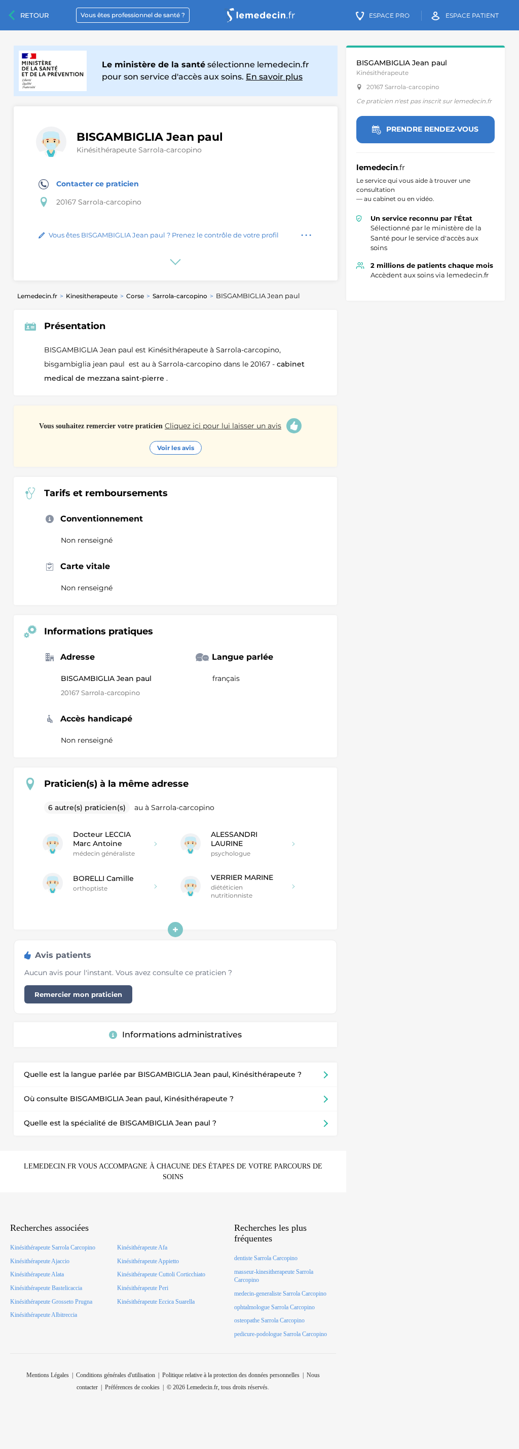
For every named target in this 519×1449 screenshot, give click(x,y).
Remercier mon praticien (78, 994)
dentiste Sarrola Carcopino (266, 1258)
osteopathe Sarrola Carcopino (269, 1320)
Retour (34, 15)
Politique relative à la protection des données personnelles (231, 1375)
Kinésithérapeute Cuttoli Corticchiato (161, 1274)
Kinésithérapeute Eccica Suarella (156, 1301)
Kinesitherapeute (92, 296)
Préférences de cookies (132, 1387)
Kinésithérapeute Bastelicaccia (46, 1288)
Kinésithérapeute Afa (142, 1247)
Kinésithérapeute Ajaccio (39, 1261)
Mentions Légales (47, 1375)
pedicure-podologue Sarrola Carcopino (280, 1334)
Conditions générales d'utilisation (115, 1375)
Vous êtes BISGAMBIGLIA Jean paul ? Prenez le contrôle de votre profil (164, 235)
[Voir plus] (175, 929)
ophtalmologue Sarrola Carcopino (274, 1307)
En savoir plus (274, 77)
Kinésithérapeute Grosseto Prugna (51, 1301)
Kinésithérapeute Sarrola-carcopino (139, 149)
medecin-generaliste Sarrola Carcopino (280, 1293)
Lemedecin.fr (37, 296)
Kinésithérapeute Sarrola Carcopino (52, 1247)
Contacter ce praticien (97, 183)
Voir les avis (175, 448)
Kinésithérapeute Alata (37, 1274)
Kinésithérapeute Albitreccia (43, 1314)
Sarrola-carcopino (180, 296)
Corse (135, 296)
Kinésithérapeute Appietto (148, 1261)
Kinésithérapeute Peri (142, 1288)
